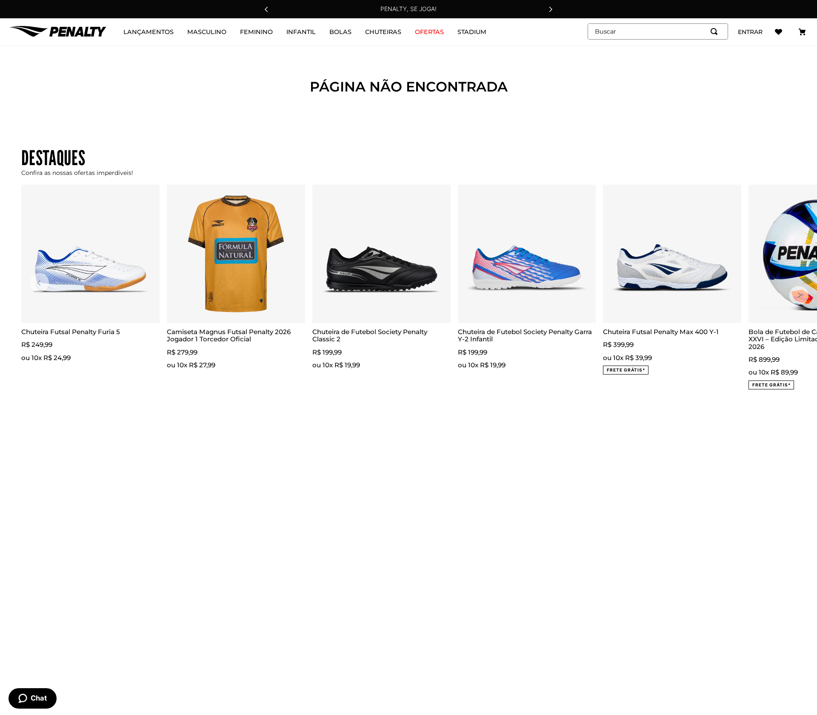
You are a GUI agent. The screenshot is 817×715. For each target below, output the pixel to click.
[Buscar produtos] (716, 31)
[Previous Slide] (266, 9)
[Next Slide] (551, 9)
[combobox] (658, 31)
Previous (39, 282)
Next (798, 295)
